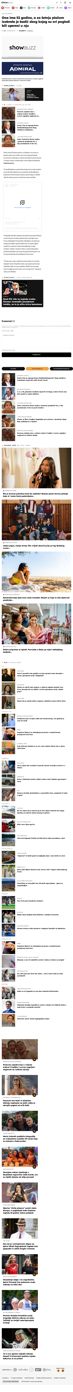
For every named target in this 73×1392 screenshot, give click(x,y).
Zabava (69, 7)
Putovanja (33, 7)
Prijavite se (36, 355)
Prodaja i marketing (16, 1378)
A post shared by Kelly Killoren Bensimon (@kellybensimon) (21, 228)
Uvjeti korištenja (29, 1378)
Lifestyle (43, 7)
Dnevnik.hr (7, 7)
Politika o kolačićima (60, 1378)
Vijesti (16, 7)
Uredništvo (5, 1378)
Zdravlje (52, 7)
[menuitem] (65, 2)
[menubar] (65, 2)
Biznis (61, 7)
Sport (24, 7)
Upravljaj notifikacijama (12, 1381)
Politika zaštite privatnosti (44, 1378)
